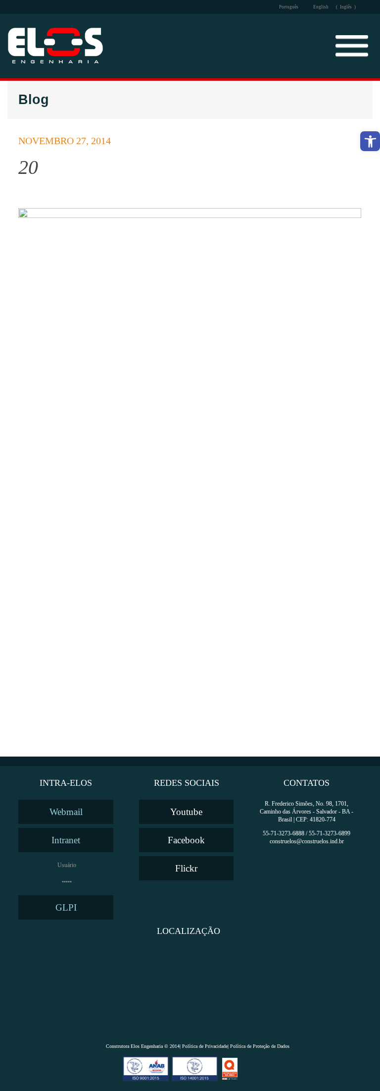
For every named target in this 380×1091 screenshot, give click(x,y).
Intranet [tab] (65, 840)
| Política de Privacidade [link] (204, 1046)
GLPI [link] (66, 907)
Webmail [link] (66, 812)
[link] (370, 141)
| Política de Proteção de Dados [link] (258, 1046)
